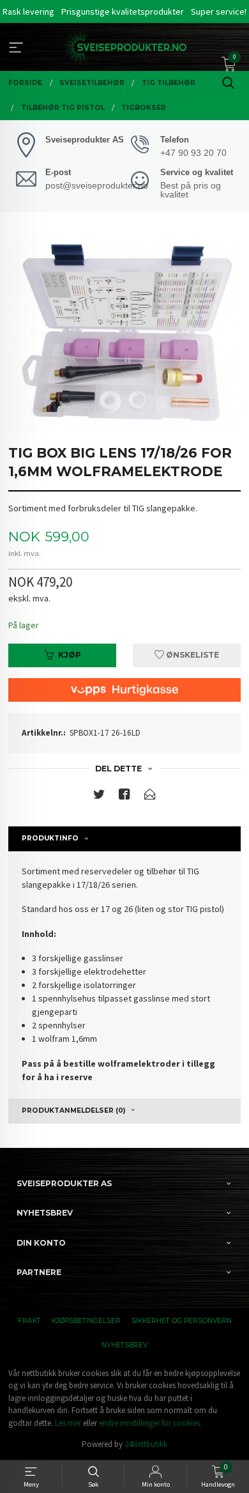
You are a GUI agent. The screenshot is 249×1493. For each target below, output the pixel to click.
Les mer (68, 1423)
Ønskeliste (191, 655)
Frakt (29, 1321)
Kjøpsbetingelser (86, 1321)
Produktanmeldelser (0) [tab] (73, 1110)
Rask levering (28, 11)
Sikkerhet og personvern (182, 1321)
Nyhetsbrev (124, 1345)
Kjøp (69, 655)
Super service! (218, 11)
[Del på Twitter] (99, 796)
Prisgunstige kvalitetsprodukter (122, 11)
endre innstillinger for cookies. (150, 1423)
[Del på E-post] (150, 796)
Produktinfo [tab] (50, 838)
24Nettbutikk (145, 1444)
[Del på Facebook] (124, 796)
